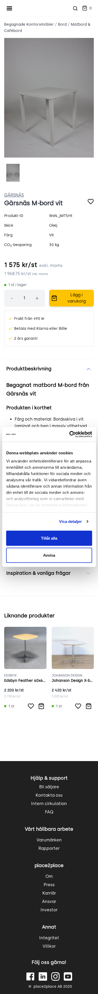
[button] (87, 8)
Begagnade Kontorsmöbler (29, 24)
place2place (49, 865)
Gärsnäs (14, 195)
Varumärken (49, 839)
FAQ (49, 811)
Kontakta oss (49, 795)
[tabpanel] (49, 98)
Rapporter (49, 848)
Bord (62, 24)
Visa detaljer (70, 521)
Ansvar (49, 901)
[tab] (13, 173)
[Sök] (75, 8)
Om (49, 876)
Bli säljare (49, 786)
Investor (49, 909)
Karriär (49, 893)
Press (49, 884)
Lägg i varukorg (76, 298)
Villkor (49, 946)
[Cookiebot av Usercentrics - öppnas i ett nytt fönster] (70, 434)
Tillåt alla (49, 538)
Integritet (49, 937)
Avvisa (49, 555)
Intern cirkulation (49, 803)
